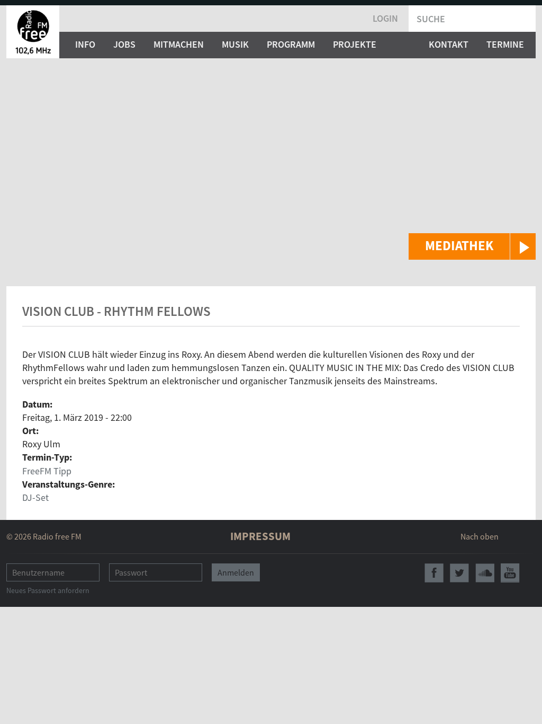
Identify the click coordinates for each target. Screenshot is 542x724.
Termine (505, 44)
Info (85, 44)
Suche (431, 19)
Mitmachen (178, 44)
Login (385, 18)
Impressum (260, 536)
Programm (291, 44)
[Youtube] (510, 572)
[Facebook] (434, 572)
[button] (472, 246)
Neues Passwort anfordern (47, 590)
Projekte (354, 44)
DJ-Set (35, 497)
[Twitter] (459, 572)
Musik (235, 44)
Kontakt (448, 44)
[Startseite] (32, 31)
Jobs (124, 44)
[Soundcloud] (484, 572)
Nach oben (479, 536)
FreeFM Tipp (46, 471)
